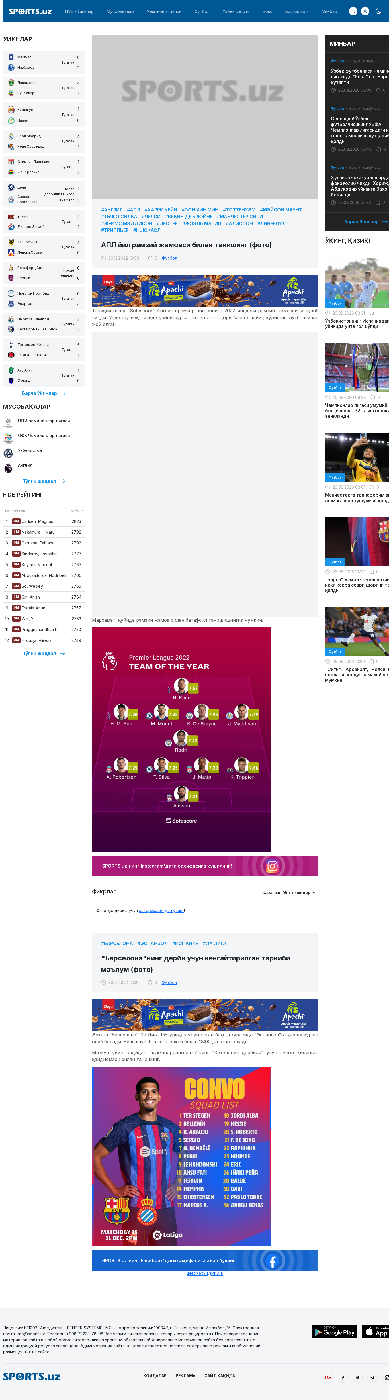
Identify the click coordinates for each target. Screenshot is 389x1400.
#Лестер (167, 223)
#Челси (151, 216)
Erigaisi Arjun (29, 607)
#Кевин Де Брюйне (188, 216)
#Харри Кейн (161, 210)
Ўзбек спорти (236, 11)
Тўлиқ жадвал (39, 481)
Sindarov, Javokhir (35, 553)
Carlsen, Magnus (33, 521)
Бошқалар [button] (295, 11)
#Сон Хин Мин (200, 210)
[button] (365, 11)
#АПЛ (133, 210)
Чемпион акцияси (164, 11)
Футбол (202, 11)
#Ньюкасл (147, 230)
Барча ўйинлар (39, 393)
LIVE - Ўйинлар (79, 11)
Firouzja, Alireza (33, 640)
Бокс (267, 11)
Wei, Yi (24, 618)
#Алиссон (239, 223)
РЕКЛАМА (185, 1375)
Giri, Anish (27, 597)
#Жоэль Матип (201, 223)
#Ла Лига (214, 943)
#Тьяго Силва (119, 216)
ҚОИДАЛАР (155, 1375)
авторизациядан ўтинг (161, 910)
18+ (328, 1377)
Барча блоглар (361, 222)
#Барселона (117, 943)
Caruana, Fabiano (34, 542)
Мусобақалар (120, 11)
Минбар (329, 11)
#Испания (185, 943)
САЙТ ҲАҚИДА (219, 1375)
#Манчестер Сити (240, 216)
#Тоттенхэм (239, 210)
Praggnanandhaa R (36, 629)
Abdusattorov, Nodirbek (40, 575)
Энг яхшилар (297, 892)
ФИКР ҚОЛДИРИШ (205, 1273)
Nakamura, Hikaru (34, 532)
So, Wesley (28, 586)
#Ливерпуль (273, 223)
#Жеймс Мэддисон (126, 223)
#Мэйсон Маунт (281, 210)
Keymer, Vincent (33, 564)
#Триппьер (115, 230)
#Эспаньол (153, 943)
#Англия (111, 210)
